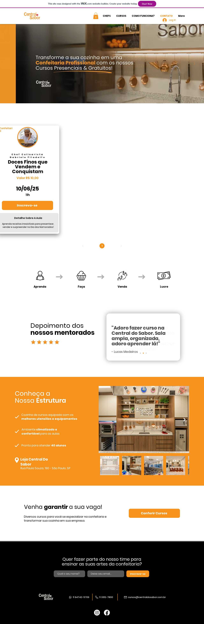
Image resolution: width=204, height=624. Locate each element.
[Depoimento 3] (146, 353)
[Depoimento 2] (143, 353)
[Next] (194, 63)
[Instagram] (97, 613)
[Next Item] (184, 419)
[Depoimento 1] (140, 353)
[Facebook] (107, 613)
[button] (95, 16)
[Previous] (9, 63)
